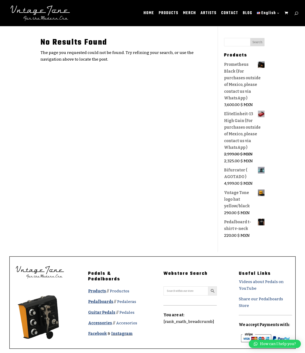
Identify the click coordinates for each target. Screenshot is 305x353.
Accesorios (126, 323)
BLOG (247, 14)
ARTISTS (209, 14)
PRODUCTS (168, 14)
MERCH (189, 14)
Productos (119, 291)
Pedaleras (126, 301)
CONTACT (229, 14)
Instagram (122, 333)
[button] (275, 344)
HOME (149, 14)
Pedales (126, 312)
